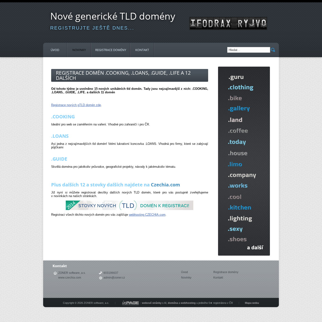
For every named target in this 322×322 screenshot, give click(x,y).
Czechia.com (165, 184)
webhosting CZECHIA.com (147, 214)
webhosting (188, 302)
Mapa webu (252, 302)
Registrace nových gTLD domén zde (76, 105)
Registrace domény (110, 50)
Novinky (79, 50)
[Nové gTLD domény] (244, 254)
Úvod (55, 50)
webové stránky (151, 302)
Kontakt (142, 50)
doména (173, 302)
